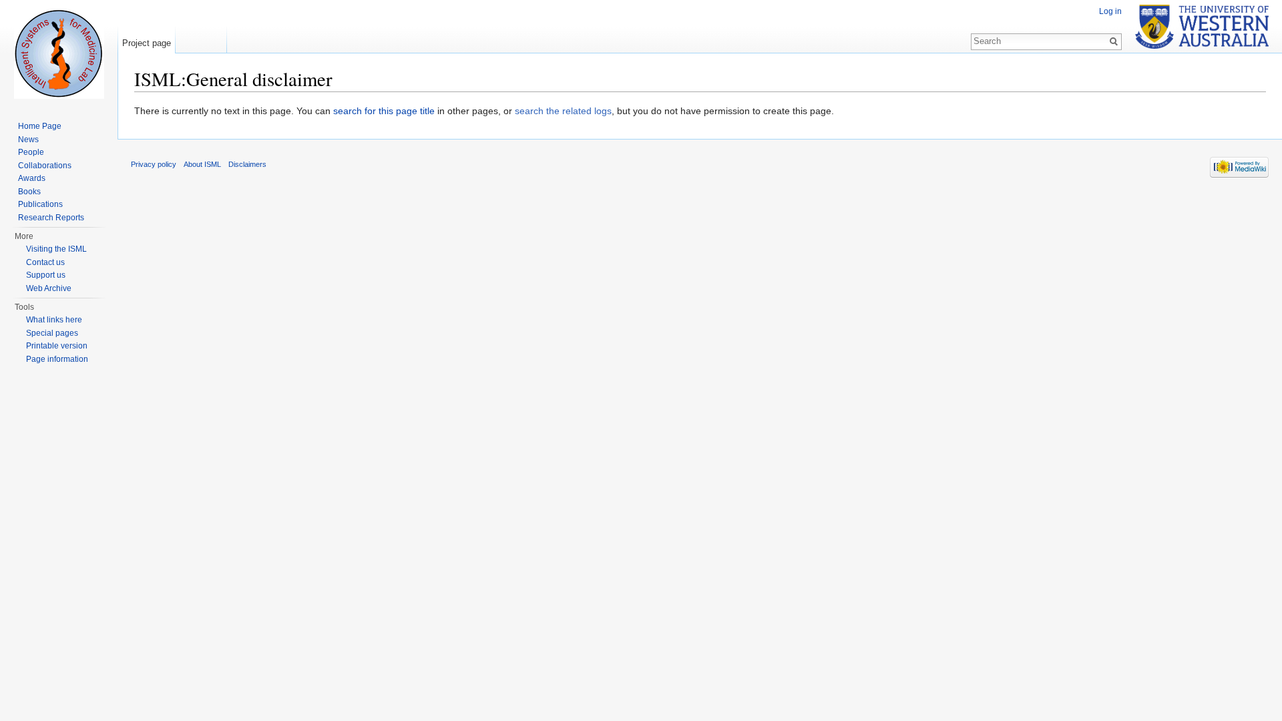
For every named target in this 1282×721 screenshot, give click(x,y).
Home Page (39, 126)
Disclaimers (247, 164)
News (28, 139)
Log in (1110, 11)
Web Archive (48, 288)
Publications (40, 204)
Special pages (52, 333)
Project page (146, 43)
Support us (45, 275)
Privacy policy (153, 164)
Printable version (56, 345)
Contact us (45, 262)
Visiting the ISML (56, 249)
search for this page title (384, 110)
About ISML (202, 164)
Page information (57, 359)
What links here (54, 319)
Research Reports (51, 217)
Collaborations (44, 165)
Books (29, 191)
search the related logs (563, 110)
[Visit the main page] (58, 53)
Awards (31, 178)
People (31, 152)
